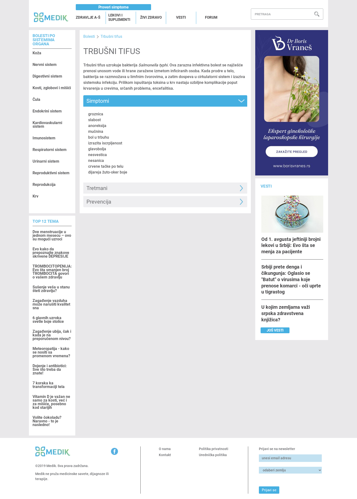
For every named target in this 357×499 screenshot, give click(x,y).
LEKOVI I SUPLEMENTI (119, 17)
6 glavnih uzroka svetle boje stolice (48, 319)
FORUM (211, 17)
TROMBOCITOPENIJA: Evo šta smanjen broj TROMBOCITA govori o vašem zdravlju (52, 271)
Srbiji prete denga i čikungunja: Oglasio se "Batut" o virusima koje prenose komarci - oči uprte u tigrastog (291, 279)
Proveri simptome (113, 7)
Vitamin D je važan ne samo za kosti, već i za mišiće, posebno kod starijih (51, 402)
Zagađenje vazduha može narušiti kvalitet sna (51, 304)
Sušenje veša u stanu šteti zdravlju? (51, 289)
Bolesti (89, 36)
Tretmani (96, 188)
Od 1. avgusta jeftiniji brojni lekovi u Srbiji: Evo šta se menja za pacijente (291, 245)
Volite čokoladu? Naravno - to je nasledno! (47, 421)
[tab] (165, 101)
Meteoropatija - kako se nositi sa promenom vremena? (51, 352)
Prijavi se (269, 490)
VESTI (181, 17)
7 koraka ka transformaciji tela (49, 384)
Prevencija (98, 202)
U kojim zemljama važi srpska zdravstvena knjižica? (285, 313)
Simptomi (97, 101)
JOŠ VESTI (275, 330)
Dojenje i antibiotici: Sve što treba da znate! (50, 369)
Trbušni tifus (111, 36)
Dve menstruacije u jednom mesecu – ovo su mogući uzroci (52, 235)
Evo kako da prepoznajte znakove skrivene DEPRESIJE (51, 252)
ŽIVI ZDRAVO (151, 17)
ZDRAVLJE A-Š (88, 17)
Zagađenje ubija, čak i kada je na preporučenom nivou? (52, 335)
